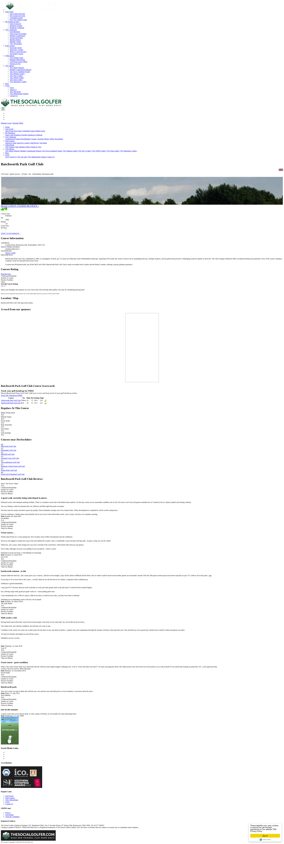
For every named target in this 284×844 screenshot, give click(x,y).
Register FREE (18, 123)
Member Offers (24, 147)
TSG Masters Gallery (17, 74)
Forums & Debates (16, 38)
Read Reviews (6, 274)
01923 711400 (10, 253)
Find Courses (10, 798)
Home (7, 127)
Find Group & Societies (18, 34)
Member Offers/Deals (17, 60)
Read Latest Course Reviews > (20, 206)
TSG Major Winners (17, 68)
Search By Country (16, 50)
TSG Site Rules (15, 92)
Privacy (8, 813)
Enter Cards (9, 135)
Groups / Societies (37, 139)
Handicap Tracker (16, 26)
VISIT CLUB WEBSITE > (10, 233)
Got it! (265, 835)
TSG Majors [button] (9, 66)
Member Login (6, 123)
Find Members (15, 32)
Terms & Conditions (12, 817)
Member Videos (15, 42)
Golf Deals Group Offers (18, 62)
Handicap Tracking (21, 135)
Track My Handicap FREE (11, 395)
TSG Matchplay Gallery (18, 82)
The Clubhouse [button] (10, 137)
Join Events (9, 131)
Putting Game (40, 131)
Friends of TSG (15, 64)
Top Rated (43, 143)
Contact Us (14, 96)
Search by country (23, 143)
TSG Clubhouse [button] (11, 30)
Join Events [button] (9, 12)
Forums (17, 139)
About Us (13, 90)
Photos (46, 139)
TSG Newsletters (16, 44)
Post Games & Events (17, 16)
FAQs (12, 88)
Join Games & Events (17, 14)
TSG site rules (22, 157)
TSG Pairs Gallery (16, 80)
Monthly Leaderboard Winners (20, 70)
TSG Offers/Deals (11, 800)
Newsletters (59, 139)
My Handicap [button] (10, 133)
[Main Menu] (3, 109)
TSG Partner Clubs (16, 58)
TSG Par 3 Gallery (16, 76)
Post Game (18, 131)
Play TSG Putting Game (18, 20)
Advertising (9, 815)
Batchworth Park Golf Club (11, 400)
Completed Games (16, 18)
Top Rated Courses (16, 54)
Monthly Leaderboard (17, 36)
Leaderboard (9, 139)
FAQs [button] (7, 86)
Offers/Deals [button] (9, 56)
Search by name (11, 143)
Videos (51, 139)
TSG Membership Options (19, 94)
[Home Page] (31, 106)
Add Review (34, 143)
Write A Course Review (18, 52)
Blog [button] (7, 84)
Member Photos (15, 40)
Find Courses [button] (10, 46)
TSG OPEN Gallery (17, 78)
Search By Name (16, 48)
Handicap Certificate (17, 28)
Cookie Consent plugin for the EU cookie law (265, 839)
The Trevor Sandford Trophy (20, 72)
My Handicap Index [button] (12, 22)
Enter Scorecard (15, 24)
